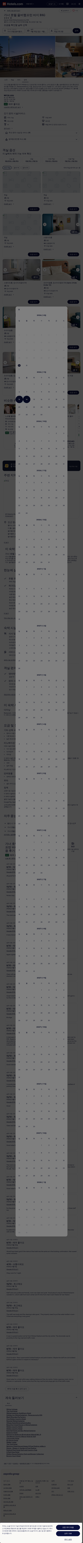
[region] (41, 1532)
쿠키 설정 (68, 1539)
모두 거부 (68, 1534)
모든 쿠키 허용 (68, 1527)
